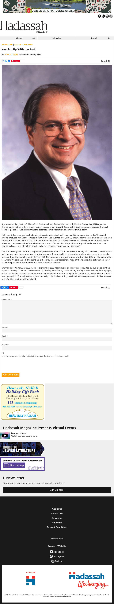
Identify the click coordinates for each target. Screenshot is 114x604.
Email (104, 61)
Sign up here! (57, 489)
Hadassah (7, 44)
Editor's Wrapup (23, 44)
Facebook (58, 551)
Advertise (57, 522)
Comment (6, 299)
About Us (57, 508)
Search (94, 38)
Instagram (58, 556)
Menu (19, 38)
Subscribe (56, 38)
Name (5, 327)
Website (5, 344)
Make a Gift (57, 538)
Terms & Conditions (57, 527)
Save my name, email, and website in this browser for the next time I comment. (35, 356)
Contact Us (57, 513)
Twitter (58, 561)
